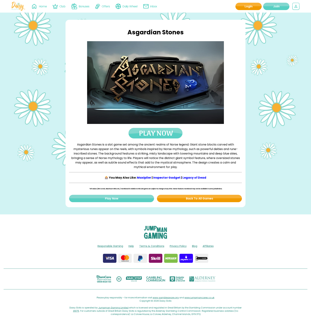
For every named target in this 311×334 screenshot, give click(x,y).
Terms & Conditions (151, 246)
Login (249, 6)
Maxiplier (144, 178)
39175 (76, 310)
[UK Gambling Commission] (155, 278)
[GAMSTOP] (134, 278)
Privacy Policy (178, 246)
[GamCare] (104, 278)
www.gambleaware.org (166, 297)
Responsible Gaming (110, 246)
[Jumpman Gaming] (155, 238)
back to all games (199, 198)
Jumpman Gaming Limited (113, 307)
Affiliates (208, 246)
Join (276, 6)
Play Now (111, 198)
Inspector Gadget (167, 178)
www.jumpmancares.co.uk (199, 297)
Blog (194, 246)
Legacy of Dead (194, 178)
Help (131, 246)
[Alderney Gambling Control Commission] (202, 278)
